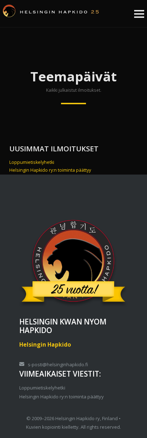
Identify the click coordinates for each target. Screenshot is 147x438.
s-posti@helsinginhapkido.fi (58, 364)
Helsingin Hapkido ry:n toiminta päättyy (50, 170)
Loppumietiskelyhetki (31, 162)
